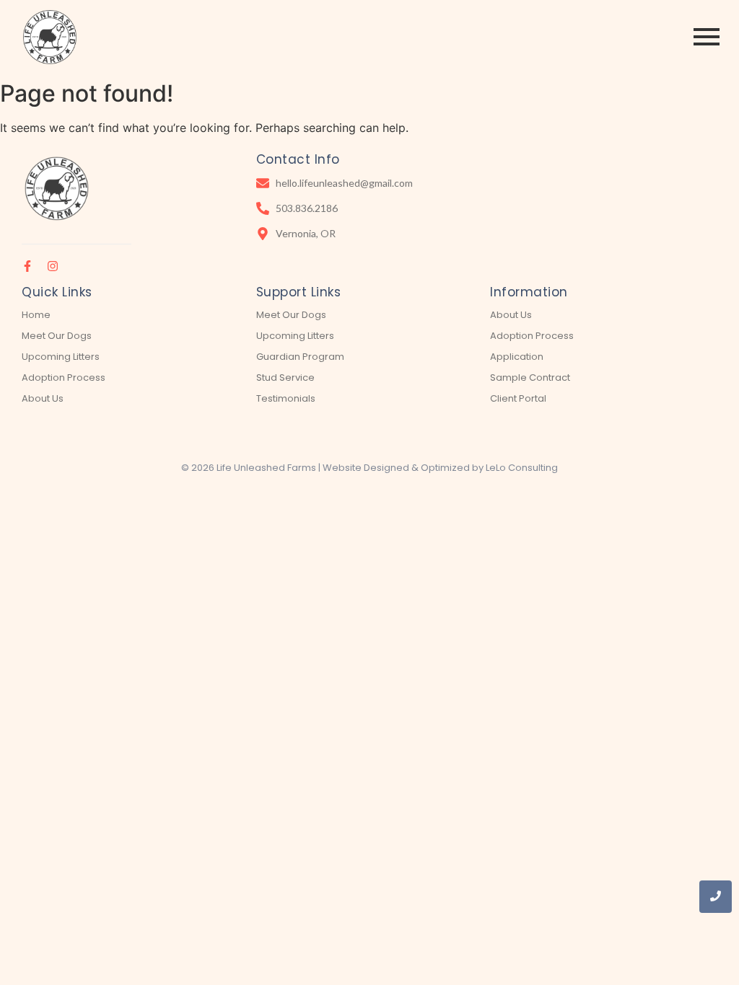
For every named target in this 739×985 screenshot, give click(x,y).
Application (516, 356)
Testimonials (285, 398)
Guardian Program (300, 356)
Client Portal (518, 398)
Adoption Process (63, 377)
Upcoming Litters (61, 356)
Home (36, 315)
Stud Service (285, 377)
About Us (43, 398)
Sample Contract (530, 377)
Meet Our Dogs (57, 336)
